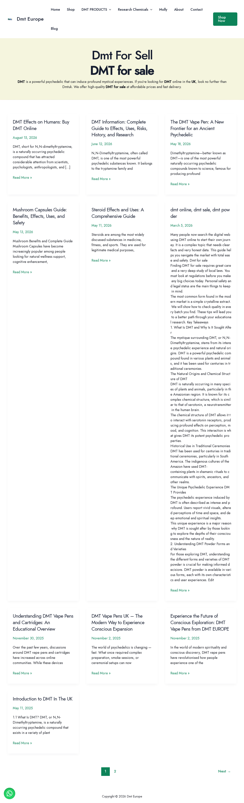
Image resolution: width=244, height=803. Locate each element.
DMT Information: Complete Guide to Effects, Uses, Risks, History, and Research (119, 128)
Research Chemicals (133, 9)
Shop (71, 9)
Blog (54, 28)
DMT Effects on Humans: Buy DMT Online (41, 125)
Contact (196, 9)
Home (55, 9)
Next (224, 771)
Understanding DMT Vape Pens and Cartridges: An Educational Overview (43, 622)
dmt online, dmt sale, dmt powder (200, 213)
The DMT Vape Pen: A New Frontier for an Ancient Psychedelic (197, 128)
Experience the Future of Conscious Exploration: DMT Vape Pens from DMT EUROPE (199, 622)
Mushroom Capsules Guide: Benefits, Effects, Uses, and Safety (40, 216)
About (179, 9)
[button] (109, 9)
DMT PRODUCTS (94, 9)
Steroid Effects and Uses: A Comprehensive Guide (118, 213)
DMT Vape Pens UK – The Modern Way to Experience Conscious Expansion (118, 622)
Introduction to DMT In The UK (42, 698)
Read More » (22, 177)
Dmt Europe (30, 19)
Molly (163, 9)
